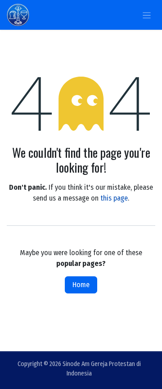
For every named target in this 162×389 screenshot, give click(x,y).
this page (114, 198)
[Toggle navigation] (147, 15)
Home (81, 284)
